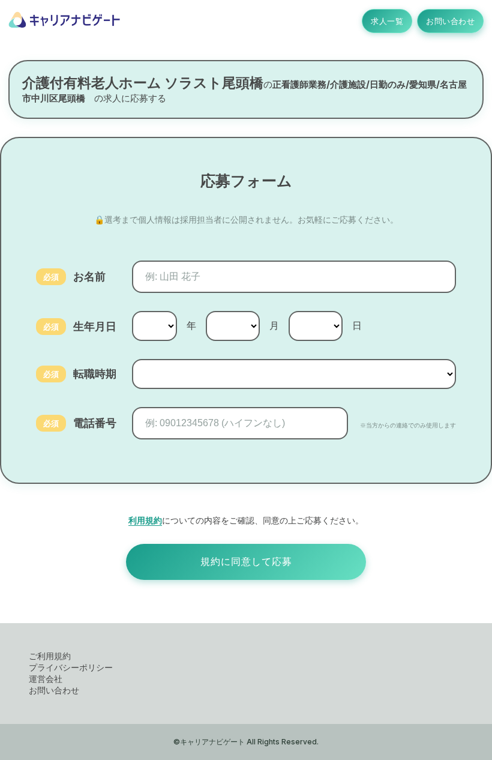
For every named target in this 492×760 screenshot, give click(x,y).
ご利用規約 (50, 656)
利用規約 (145, 520)
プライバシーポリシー (71, 667)
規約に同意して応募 (246, 561)
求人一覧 (387, 21)
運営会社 (45, 679)
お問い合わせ (450, 21)
